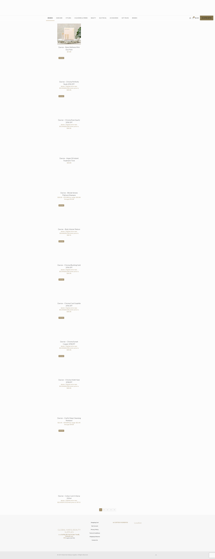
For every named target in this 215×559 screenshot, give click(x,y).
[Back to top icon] (156, 555)
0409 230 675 (70, 538)
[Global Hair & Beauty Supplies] (107, 7)
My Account (94, 526)
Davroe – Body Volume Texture (69, 229)
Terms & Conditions (94, 533)
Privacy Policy (95, 529)
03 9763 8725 (206, 18)
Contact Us (95, 540)
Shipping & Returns (95, 536)
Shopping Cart (95, 522)
